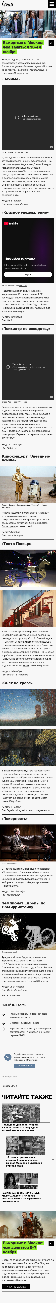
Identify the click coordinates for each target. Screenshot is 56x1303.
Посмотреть (9, 526)
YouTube (24, 152)
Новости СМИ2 (9, 1086)
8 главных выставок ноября (24, 1023)
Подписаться (24, 1066)
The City (7, 4)
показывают (43, 869)
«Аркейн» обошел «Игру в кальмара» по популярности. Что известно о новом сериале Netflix (31, 1032)
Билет (26, 665)
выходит (17, 291)
